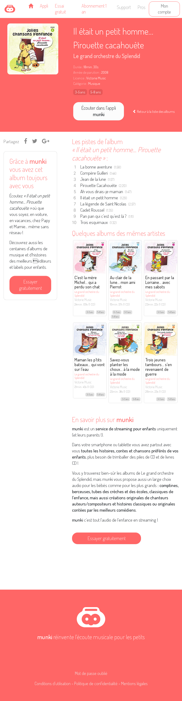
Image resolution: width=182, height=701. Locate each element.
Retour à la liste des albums (155, 111)
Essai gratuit (60, 9)
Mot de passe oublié (91, 673)
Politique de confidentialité (96, 683)
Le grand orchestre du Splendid (106, 55)
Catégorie (79, 83)
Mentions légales (134, 683)
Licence (78, 78)
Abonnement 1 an (94, 9)
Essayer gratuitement (30, 284)
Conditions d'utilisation (53, 683)
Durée (77, 67)
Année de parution (86, 72)
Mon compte (164, 9)
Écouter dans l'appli (98, 111)
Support (124, 7)
